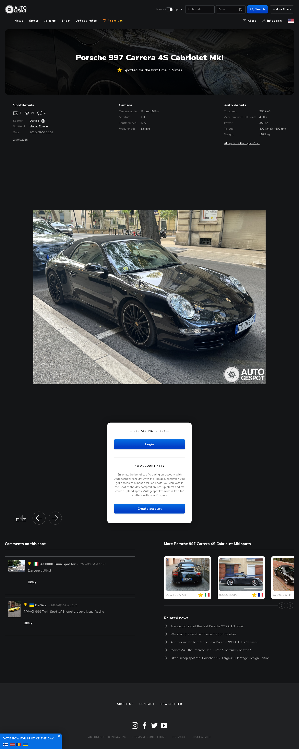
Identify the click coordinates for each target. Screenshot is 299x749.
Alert (252, 21)
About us (125, 704)
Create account (149, 508)
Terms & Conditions (149, 737)
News (160, 9)
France (43, 126)
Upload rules (86, 21)
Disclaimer (201, 737)
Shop (65, 21)
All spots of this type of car (242, 143)
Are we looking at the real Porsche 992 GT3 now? (206, 626)
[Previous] (282, 605)
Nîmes (34, 126)
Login (149, 444)
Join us (50, 21)
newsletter (171, 704)
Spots (178, 9)
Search (260, 9)
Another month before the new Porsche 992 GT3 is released (214, 642)
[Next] (290, 605)
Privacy (179, 737)
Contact (147, 704)
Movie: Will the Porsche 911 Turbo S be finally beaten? (210, 650)
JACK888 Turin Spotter (57, 564)
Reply (32, 582)
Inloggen (274, 21)
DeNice (34, 121)
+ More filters (282, 9)
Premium (114, 21)
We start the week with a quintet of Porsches (203, 634)
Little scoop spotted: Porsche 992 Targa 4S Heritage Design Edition (220, 658)
